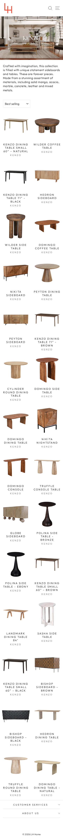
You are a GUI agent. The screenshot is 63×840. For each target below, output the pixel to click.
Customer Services (30, 804)
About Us (30, 813)
